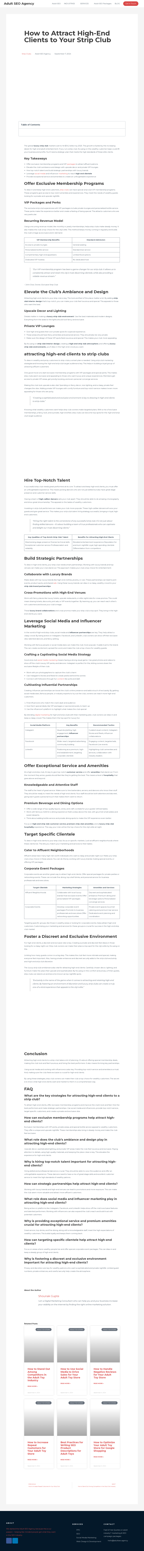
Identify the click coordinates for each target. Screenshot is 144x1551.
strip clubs (64, 190)
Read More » (33, 1386)
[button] (130, 3)
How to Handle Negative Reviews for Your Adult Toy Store (105, 1373)
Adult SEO (56, 3)
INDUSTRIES (69, 3)
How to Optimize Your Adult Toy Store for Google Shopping (104, 1446)
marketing (63, 173)
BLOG (117, 3)
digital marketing (42, 715)
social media (40, 173)
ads (55, 583)
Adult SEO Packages (102, 3)
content (60, 679)
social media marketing (47, 660)
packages (71, 164)
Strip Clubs (26, 54)
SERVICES (84, 3)
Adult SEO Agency (19, 3)
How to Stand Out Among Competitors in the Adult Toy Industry (39, 1375)
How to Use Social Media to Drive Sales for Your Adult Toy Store (72, 1373)
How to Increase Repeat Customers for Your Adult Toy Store (38, 1448)
